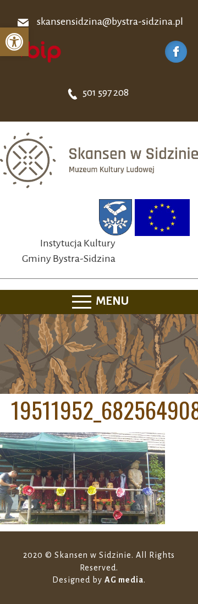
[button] (14, 42)
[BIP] (35, 51)
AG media (124, 579)
